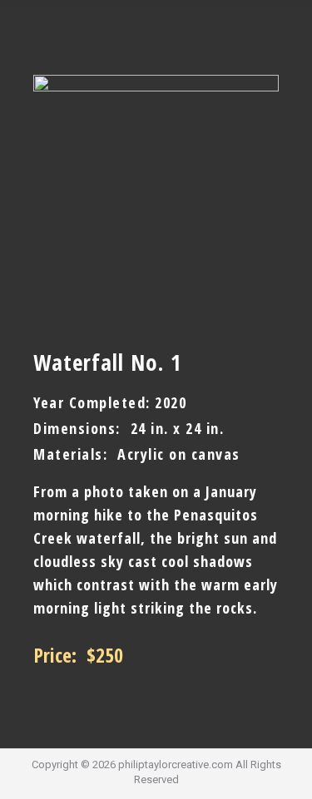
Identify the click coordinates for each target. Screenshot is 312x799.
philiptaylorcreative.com (175, 764)
